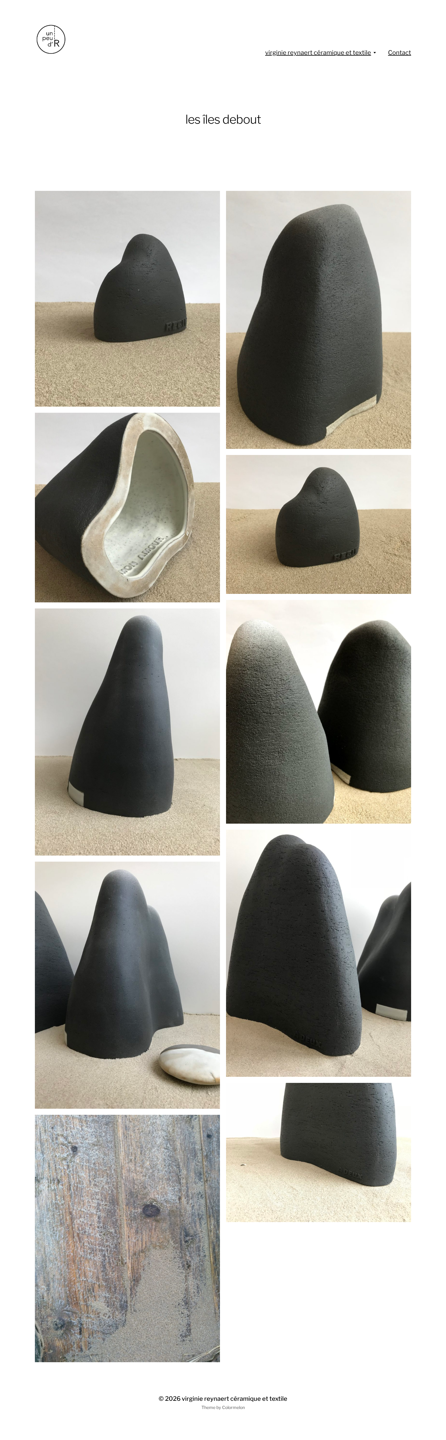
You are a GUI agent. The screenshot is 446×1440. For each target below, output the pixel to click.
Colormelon (233, 1407)
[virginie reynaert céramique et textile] (89, 39)
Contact (399, 52)
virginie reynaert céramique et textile (318, 52)
